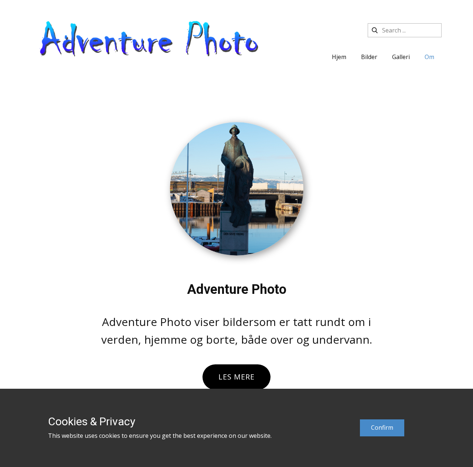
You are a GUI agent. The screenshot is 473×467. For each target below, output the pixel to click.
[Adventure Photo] (149, 42)
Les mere (236, 377)
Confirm (382, 427)
